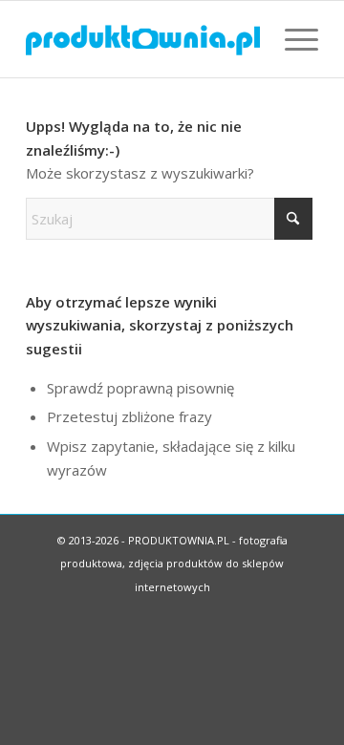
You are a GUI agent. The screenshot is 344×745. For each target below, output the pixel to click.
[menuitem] (292, 39)
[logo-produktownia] (143, 39)
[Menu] (292, 39)
